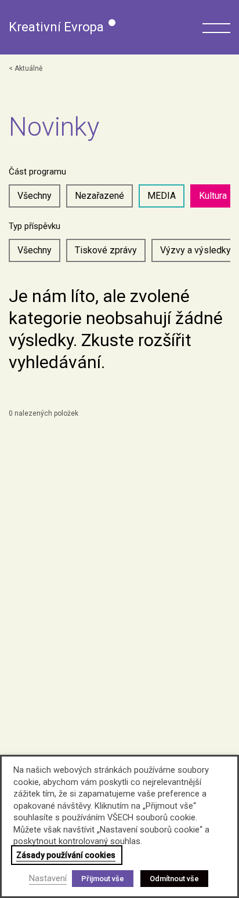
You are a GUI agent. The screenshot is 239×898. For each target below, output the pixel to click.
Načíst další (128, 448)
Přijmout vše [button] (102, 878)
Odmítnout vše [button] (174, 878)
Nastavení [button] (48, 878)
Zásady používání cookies (65, 855)
